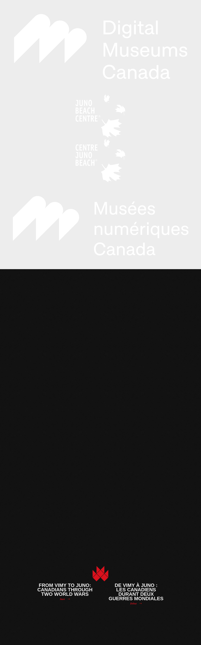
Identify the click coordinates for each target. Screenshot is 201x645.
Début (133, 603)
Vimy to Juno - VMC (100, 574)
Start (62, 599)
